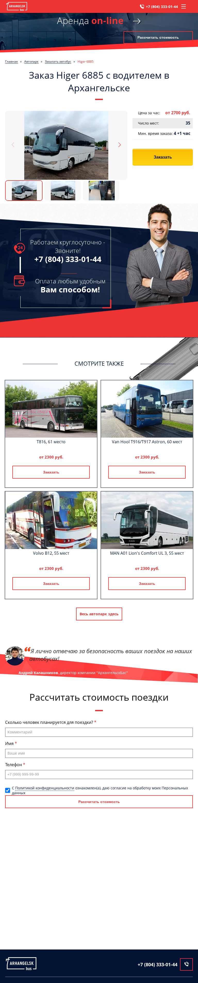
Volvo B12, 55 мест (51, 553)
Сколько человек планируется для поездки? (49, 722)
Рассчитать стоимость (158, 37)
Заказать (163, 157)
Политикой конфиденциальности (44, 787)
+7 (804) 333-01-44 (162, 6)
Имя (10, 743)
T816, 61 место (51, 442)
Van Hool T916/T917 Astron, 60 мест (147, 442)
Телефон (14, 764)
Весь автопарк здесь (99, 613)
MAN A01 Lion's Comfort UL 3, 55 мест (147, 553)
